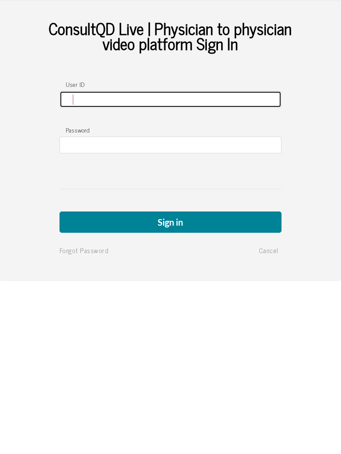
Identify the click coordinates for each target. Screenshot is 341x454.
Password (78, 129)
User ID (75, 84)
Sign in (170, 222)
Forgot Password (84, 250)
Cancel (268, 250)
